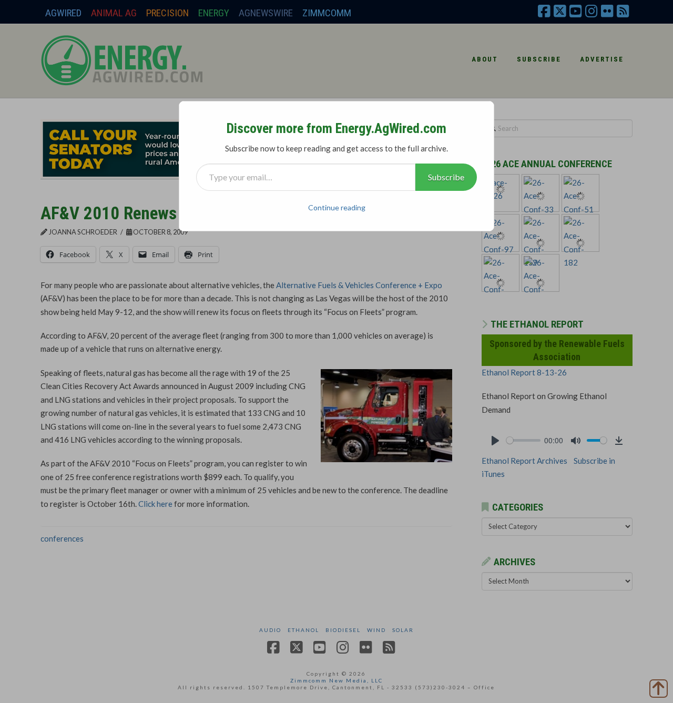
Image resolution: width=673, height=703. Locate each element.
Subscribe (446, 177)
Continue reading (336, 207)
